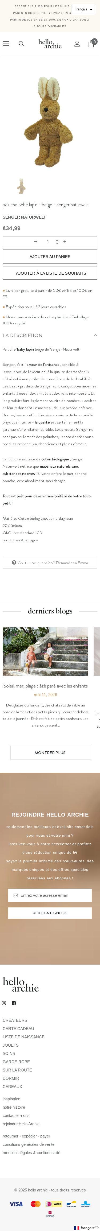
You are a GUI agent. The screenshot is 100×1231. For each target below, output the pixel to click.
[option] (50, 122)
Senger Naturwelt (24, 217)
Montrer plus (50, 753)
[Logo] (50, 43)
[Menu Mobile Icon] (6, 44)
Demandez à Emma (72, 563)
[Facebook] (13, 1003)
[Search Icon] (21, 43)
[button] (87, 1228)
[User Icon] (77, 43)
